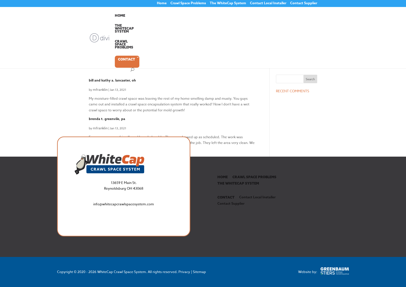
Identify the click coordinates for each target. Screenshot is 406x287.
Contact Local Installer (268, 4)
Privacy (184, 272)
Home (162, 4)
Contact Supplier (303, 4)
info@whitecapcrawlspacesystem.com (123, 204)
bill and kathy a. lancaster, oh (112, 80)
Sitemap (199, 272)
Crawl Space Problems (188, 4)
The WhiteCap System (228, 4)
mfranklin (100, 89)
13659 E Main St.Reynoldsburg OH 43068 (123, 185)
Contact (126, 59)
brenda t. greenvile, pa (107, 118)
